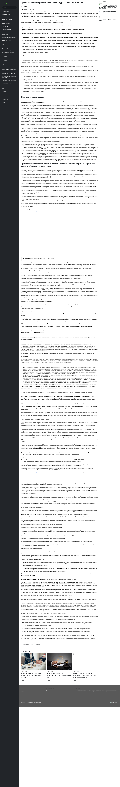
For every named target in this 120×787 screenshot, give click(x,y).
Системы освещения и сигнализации (6, 48)
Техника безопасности (7, 83)
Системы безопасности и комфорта (7, 44)
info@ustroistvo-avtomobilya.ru (27, 694)
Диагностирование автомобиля (9, 80)
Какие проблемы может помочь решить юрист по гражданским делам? (32, 675)
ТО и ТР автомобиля (6, 11)
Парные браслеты (5, 94)
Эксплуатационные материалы (8, 73)
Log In (3, 102)
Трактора (4, 91)
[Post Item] (33, 661)
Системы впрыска (6, 23)
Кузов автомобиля (6, 14)
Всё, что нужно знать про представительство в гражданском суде (59, 675)
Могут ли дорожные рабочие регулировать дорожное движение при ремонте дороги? (84, 675)
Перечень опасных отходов (29, 9)
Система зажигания (6, 40)
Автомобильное (5, 85)
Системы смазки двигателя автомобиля (8, 60)
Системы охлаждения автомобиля (7, 56)
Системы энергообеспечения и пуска (8, 63)
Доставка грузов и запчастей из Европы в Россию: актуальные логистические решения (109, 12)
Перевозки (38, 644)
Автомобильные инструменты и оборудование (9, 77)
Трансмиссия (5, 26)
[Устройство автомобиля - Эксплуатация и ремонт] (9, 3)
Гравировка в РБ (5, 99)
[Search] (14, 7)
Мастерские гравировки (7, 96)
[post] (100, 5)
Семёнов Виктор (26, 644)
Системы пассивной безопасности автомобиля (8, 52)
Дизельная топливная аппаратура (7, 20)
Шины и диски (5, 34)
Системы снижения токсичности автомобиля (9, 70)
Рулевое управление (6, 29)
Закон (3, 88)
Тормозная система (6, 66)
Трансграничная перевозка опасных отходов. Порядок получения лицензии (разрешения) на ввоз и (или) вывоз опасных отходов (51, 11)
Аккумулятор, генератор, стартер (9, 37)
